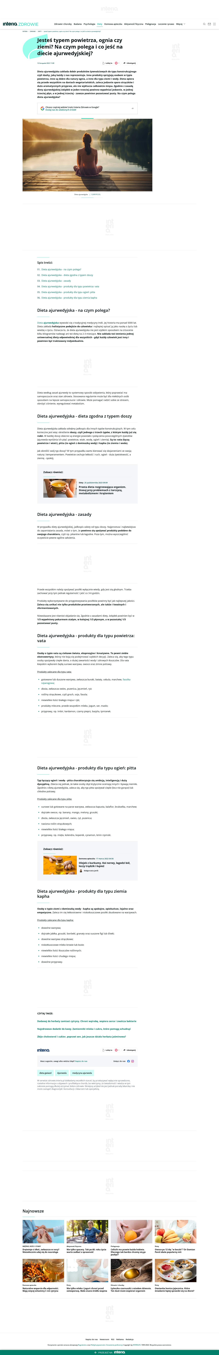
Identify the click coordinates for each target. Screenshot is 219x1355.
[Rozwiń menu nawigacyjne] (214, 24)
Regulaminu (82, 1345)
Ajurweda (62, 1073)
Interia (25, 31)
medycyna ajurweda (82, 1073)
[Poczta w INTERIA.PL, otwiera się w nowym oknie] (209, 24)
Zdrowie (33, 31)
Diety (40, 31)
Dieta (40, 322)
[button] (63, 24)
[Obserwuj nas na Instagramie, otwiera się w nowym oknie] (133, 1061)
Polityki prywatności (98, 1345)
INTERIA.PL (137, 1345)
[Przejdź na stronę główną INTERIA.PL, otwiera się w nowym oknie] (10, 24)
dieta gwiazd (45, 1073)
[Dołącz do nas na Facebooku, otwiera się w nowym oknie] (128, 1061)
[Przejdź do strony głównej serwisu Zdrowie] (28, 24)
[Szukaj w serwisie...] (204, 24)
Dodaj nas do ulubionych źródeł (72, 110)
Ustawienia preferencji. (114, 1345)
